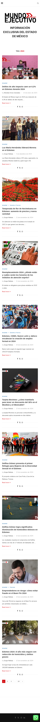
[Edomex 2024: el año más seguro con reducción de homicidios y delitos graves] (20, 632)
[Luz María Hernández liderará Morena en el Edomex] (20, 128)
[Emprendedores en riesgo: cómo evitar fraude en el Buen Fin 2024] (20, 571)
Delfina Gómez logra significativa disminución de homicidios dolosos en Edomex (20, 529)
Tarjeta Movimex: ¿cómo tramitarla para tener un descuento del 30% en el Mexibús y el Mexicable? (19, 402)
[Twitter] (18, 718)
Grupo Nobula (8, 154)
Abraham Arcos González (12, 93)
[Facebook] (15, 718)
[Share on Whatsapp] (22, 107)
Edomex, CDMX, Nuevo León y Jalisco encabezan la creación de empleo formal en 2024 (19, 338)
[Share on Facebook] (17, 107)
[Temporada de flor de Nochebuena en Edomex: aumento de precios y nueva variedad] (20, 189)
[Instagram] (21, 718)
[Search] (38, 3)
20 (19, 681)
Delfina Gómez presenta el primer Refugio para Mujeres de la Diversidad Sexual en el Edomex (19, 466)
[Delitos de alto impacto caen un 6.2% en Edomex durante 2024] (20, 67)
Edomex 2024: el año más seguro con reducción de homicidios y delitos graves (19, 654)
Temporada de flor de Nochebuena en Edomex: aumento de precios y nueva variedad (19, 211)
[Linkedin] (24, 718)
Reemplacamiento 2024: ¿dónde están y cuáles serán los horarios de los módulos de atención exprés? (19, 275)
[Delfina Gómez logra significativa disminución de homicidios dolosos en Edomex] (20, 508)
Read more (5, 103)
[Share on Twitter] (20, 107)
